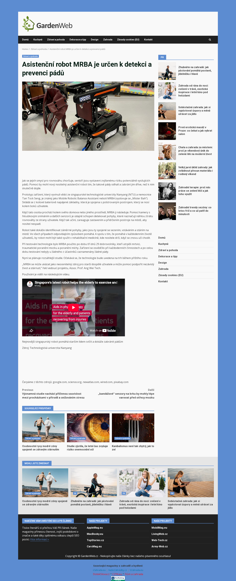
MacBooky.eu (95, 533)
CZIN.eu (117, 574)
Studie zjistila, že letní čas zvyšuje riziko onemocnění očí (88, 427)
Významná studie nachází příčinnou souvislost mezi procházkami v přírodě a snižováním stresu (53, 393)
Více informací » (39, 539)
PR (75, 493)
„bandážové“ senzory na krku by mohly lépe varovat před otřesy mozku (126, 393)
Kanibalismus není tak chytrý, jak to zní (133, 427)
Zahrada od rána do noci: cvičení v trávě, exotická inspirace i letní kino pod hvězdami (167, 91)
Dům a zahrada (134, 574)
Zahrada (107, 39)
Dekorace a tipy (78, 39)
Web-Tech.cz (159, 540)
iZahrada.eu (99, 570)
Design (94, 39)
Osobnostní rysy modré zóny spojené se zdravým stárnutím (43, 427)
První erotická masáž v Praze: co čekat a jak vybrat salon (167, 131)
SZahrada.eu (136, 570)
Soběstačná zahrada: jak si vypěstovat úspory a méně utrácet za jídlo (167, 111)
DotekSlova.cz (101, 574)
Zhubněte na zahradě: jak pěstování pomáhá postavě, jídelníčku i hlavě (167, 71)
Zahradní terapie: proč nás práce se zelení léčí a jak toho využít (167, 191)
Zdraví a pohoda (56, 39)
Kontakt (148, 39)
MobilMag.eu (159, 527)
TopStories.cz (95, 540)
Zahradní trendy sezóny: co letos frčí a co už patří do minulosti (167, 211)
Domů (25, 39)
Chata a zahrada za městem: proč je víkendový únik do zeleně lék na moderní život (167, 151)
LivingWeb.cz (160, 533)
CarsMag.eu (94, 546)
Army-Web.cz (160, 546)
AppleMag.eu (95, 527)
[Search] (210, 40)
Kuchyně (37, 39)
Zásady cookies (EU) (128, 39)
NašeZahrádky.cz (118, 570)
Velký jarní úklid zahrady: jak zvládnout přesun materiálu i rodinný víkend (167, 171)
